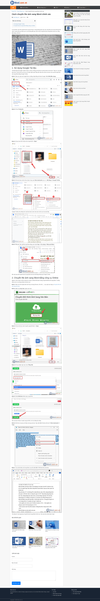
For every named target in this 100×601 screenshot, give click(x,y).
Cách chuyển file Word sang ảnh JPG (81, 94)
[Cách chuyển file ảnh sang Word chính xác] (69, 51)
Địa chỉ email (14, 562)
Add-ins (67, 7)
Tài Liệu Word (82, 7)
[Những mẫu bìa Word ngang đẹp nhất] (69, 34)
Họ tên (13, 556)
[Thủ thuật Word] (18, 2)
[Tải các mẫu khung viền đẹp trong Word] (69, 28)
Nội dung (14, 569)
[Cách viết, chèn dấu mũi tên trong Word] (69, 57)
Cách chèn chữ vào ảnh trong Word (81, 75)
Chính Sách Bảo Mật (57, 595)
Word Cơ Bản (25, 7)
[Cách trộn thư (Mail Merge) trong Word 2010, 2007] (69, 64)
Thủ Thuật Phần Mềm (77, 591)
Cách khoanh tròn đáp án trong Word (81, 68)
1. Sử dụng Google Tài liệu (19, 23)
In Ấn (56, 7)
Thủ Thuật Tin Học (76, 593)
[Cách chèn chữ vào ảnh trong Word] (69, 77)
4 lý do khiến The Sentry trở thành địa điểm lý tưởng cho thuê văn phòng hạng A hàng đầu (81, 14)
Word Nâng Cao (42, 7)
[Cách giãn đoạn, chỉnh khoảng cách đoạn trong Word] (69, 41)
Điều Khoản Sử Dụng (57, 593)
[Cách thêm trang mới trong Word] (69, 83)
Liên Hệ (54, 591)
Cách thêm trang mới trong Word (80, 81)
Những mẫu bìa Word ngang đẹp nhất (81, 32)
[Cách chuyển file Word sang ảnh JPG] (69, 96)
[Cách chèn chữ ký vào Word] (69, 90)
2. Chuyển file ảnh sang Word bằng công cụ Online (24, 25)
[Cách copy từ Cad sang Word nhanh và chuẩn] (69, 103)
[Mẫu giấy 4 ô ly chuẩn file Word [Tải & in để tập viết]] (69, 21)
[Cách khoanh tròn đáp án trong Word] (69, 70)
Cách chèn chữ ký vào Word (79, 88)
